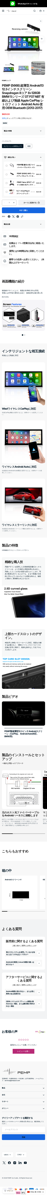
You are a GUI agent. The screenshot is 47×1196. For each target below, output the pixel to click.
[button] (3, 10)
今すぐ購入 (23, 210)
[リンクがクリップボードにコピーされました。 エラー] (22, 216)
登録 (23, 1137)
